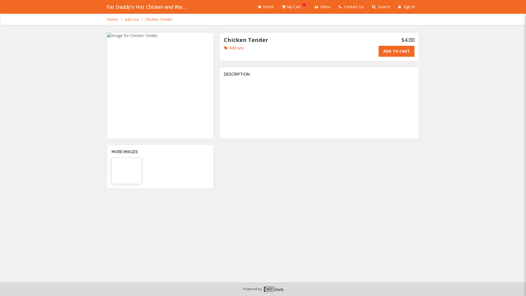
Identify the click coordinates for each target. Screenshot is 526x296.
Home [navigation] (113, 19)
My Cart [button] (296, 5)
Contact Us (353, 6)
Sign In (408, 6)
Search (383, 6)
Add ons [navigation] (132, 19)
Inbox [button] (324, 6)
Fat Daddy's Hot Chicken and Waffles (148, 7)
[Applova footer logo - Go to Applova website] (273, 289)
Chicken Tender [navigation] (158, 19)
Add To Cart (396, 51)
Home (268, 6)
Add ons (236, 47)
